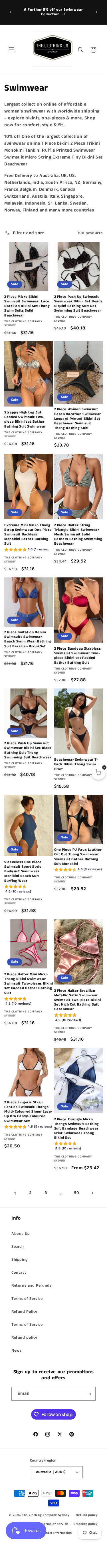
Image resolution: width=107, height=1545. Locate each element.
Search (17, 1247)
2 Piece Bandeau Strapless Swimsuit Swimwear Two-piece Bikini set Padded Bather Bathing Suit (77, 655)
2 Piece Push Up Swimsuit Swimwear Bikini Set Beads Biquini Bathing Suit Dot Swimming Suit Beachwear (78, 304)
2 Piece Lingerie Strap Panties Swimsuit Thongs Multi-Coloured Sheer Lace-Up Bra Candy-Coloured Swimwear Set (28, 1112)
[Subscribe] (89, 1394)
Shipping (19, 1259)
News (16, 1350)
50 (76, 1193)
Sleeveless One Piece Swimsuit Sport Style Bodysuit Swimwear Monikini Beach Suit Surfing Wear (23, 871)
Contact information (56, 1533)
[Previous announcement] (10, 12)
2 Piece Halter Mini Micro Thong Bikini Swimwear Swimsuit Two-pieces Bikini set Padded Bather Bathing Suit (28, 983)
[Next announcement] (96, 12)
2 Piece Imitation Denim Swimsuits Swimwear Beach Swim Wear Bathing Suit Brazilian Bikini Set (27, 639)
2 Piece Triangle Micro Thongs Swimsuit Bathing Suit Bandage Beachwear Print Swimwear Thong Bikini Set (76, 1128)
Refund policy (24, 1337)
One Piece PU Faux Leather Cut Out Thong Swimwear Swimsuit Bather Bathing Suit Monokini (78, 857)
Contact (18, 1272)
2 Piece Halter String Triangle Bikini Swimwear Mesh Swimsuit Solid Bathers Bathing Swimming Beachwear (78, 534)
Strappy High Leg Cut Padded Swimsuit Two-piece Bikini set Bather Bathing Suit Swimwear (25, 419)
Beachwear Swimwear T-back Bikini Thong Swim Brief (76, 764)
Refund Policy (24, 1312)
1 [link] (15, 1193)
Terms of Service (27, 1299)
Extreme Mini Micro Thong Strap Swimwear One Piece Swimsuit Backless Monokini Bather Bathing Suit (28, 534)
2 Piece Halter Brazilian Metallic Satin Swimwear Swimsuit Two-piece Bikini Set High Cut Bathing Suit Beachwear (77, 1000)
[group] (27, 550)
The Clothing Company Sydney (46, 1515)
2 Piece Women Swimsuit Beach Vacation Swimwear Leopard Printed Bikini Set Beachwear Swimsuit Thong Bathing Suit (77, 418)
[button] (11, 49)
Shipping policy (86, 1524)
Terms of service (55, 1524)
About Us (20, 1234)
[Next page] (92, 1193)
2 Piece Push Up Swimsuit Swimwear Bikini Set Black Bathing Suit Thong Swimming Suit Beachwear (28, 750)
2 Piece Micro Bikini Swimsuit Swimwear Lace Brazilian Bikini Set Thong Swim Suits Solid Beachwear (27, 306)
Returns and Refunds (31, 1285)
